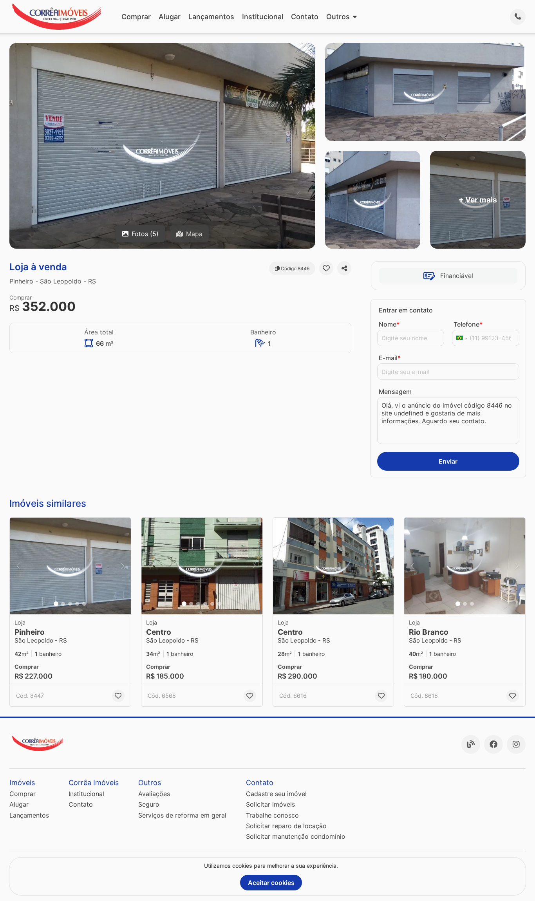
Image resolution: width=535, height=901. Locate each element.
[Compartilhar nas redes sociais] (344, 268)
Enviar (448, 461)
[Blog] (470, 744)
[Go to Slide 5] (84, 604)
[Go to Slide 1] (56, 603)
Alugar (170, 17)
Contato (304, 17)
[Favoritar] (326, 268)
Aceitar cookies (271, 883)
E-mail (390, 358)
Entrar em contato (406, 310)
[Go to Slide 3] (70, 604)
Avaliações (154, 794)
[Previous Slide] (18, 566)
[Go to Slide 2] (63, 604)
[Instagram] (516, 744)
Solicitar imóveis (270, 804)
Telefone (468, 324)
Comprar (136, 17)
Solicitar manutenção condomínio (295, 836)
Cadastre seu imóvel (276, 794)
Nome (389, 324)
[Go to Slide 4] (77, 604)
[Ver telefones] (518, 17)
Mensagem (395, 391)
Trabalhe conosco (272, 815)
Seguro (148, 804)
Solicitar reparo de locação (286, 826)
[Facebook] (493, 744)
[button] (70, 566)
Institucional (262, 17)
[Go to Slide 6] (219, 604)
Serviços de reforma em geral (182, 815)
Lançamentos (211, 17)
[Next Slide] (122, 566)
